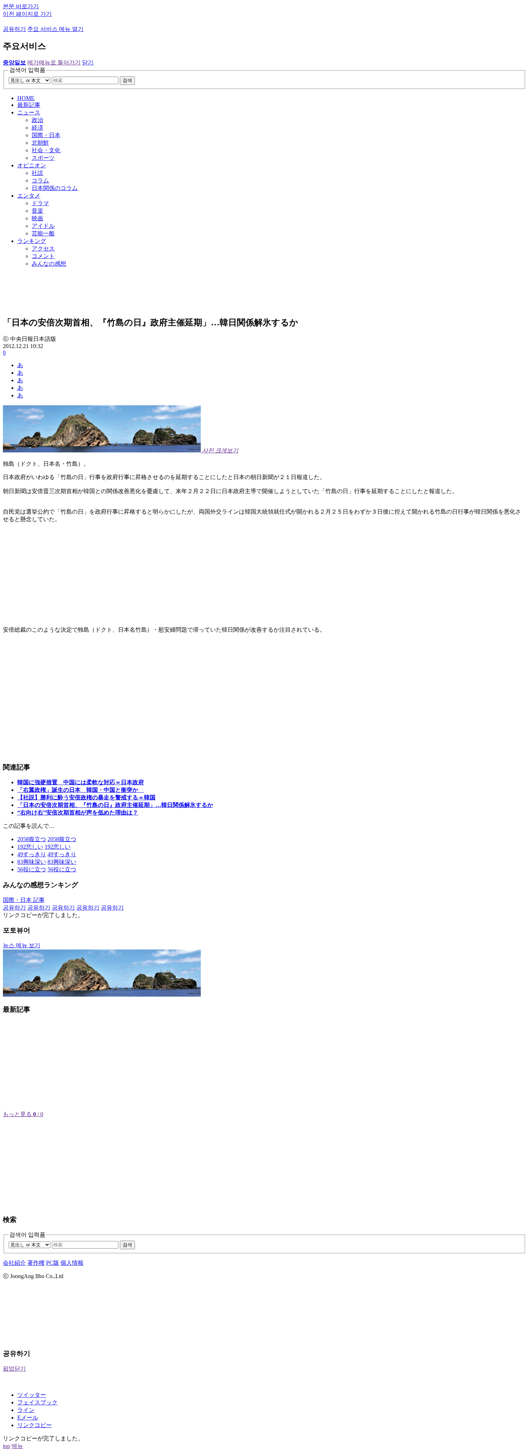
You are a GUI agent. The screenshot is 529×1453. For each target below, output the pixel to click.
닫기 (88, 62)
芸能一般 (43, 233)
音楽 (37, 211)
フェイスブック (37, 1402)
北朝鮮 (40, 143)
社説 (37, 173)
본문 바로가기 (21, 6)
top (6, 1446)
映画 (37, 218)
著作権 (36, 1263)
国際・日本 (46, 135)
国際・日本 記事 (24, 900)
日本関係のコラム (55, 188)
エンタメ (28, 196)
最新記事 (28, 105)
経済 (37, 128)
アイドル (43, 226)
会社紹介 (14, 1263)
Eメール (27, 1417)
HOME (26, 98)
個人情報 (71, 1263)
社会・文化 (46, 150)
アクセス (43, 248)
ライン (26, 1410)
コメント (43, 256)
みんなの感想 (49, 264)
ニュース (28, 112)
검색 (127, 80)
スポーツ (43, 158)
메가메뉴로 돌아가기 (54, 62)
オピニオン (31, 165)
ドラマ (40, 203)
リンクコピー (34, 1425)
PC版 (52, 1263)
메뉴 (17, 1446)
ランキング (31, 241)
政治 (37, 120)
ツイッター (31, 1395)
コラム (40, 180)
